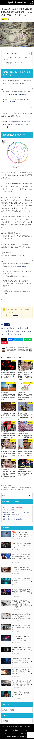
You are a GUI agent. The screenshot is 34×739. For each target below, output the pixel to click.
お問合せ (15, 730)
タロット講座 (6, 517)
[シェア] (11, 339)
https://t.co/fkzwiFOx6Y (19, 266)
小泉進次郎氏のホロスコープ (13, 63)
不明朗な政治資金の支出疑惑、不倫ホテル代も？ (17, 58)
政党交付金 (24, 328)
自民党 (24, 331)
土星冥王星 (5, 334)
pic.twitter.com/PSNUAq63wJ (17, 94)
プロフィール (24, 730)
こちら (15, 315)
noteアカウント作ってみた (12, 507)
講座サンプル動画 (17, 726)
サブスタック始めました (10, 510)
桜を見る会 (13, 334)
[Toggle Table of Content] (29, 53)
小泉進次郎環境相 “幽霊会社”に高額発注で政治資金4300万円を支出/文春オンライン (16, 124)
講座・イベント (6, 726)
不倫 (18, 328)
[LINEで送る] (28, 339)
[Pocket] (4, 342)
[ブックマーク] (18, 339)
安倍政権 (18, 331)
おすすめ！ (5, 331)
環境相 (13, 328)
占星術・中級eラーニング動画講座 (12, 519)
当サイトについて (10, 733)
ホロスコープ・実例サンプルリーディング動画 (16, 512)
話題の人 (4, 19)
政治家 (11, 331)
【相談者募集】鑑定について (11, 514)
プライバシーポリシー (23, 733)
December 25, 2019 (9, 102)
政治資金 (20, 334)
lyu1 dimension (17, 2)
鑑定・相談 (28, 726)
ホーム (5, 485)
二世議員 (6, 328)
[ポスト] (4, 339)
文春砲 (29, 331)
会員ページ (8, 730)
